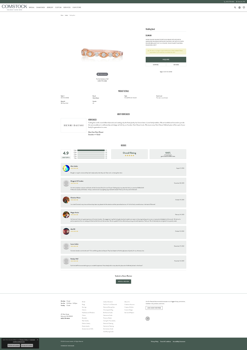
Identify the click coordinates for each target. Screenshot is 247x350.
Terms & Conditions (165, 342)
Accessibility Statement (179, 342)
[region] (102, 47)
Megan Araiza (75, 212)
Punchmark (71, 346)
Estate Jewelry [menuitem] (86, 326)
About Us (127, 302)
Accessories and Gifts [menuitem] (87, 329)
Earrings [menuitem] (84, 307)
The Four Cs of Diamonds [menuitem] (110, 304)
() (106, 150)
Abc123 (73, 229)
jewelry (66, 15)
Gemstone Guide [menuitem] (107, 315)
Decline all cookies (13, 345)
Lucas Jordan (74, 244)
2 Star (75, 156)
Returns (176, 65)
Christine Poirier (75, 198)
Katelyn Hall (74, 259)
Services (67, 7)
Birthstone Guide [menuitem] (107, 313)
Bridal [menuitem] (83, 302)
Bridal (31, 7)
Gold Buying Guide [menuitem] (108, 332)
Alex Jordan (74, 166)
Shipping (156, 65)
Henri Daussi (96, 98)
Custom (58, 7)
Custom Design (128, 310)
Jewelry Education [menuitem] (108, 302)
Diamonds (40, 7)
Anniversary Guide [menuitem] (108, 329)
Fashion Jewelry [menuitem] (86, 323)
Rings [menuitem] (83, 304)
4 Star (75, 152)
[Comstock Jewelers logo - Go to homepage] (14, 7)
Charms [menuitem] (84, 310)
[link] (229, 1)
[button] (235, 7)
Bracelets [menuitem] (84, 318)
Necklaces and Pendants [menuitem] (88, 313)
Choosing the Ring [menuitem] (108, 310)
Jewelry (50, 7)
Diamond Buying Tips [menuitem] (109, 307)
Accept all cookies (27, 345)
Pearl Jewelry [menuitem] (85, 321)
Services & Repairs (129, 313)
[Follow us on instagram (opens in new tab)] (148, 319)
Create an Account (129, 304)
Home (62, 15)
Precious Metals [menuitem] (107, 318)
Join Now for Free (154, 308)
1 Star (75, 158)
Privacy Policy (154, 342)
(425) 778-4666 (102, 81)
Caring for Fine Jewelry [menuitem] (109, 321)
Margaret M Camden (77, 181)
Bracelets (91, 134)
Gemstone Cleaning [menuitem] (108, 326)
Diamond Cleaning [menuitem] (108, 323)
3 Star (75, 154)
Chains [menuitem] (84, 315)
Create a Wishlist (129, 307)
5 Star (75, 150)
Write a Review (123, 282)
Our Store (76, 7)
